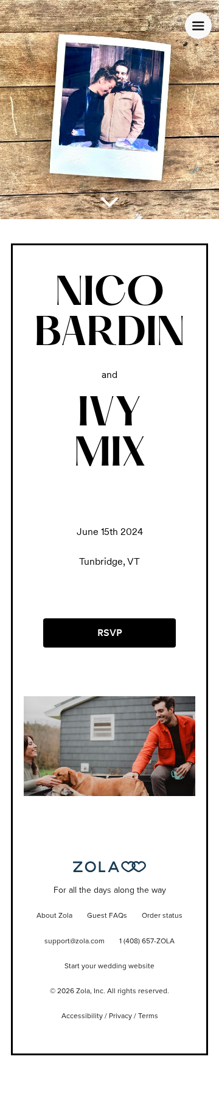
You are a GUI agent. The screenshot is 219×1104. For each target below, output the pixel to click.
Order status (162, 916)
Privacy (120, 1016)
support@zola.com (74, 941)
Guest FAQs (107, 916)
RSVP (109, 632)
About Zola (54, 916)
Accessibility (82, 1016)
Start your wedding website (109, 966)
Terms (148, 1016)
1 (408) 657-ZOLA (147, 941)
